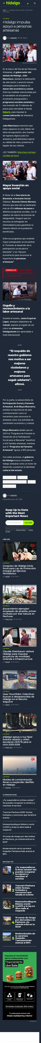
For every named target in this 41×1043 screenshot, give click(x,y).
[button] (4, 3)
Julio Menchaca (9, 486)
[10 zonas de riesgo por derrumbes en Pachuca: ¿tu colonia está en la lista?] (7, 921)
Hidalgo (31, 481)
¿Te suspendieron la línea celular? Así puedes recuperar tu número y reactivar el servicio (19, 803)
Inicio (4, 10)
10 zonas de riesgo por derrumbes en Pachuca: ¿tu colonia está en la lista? (19, 839)
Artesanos (22, 477)
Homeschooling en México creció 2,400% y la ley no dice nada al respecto (18, 827)
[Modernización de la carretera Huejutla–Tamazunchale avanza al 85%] (7, 937)
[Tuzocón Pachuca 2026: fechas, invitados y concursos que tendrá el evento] (7, 889)
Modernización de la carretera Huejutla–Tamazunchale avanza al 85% (18, 851)
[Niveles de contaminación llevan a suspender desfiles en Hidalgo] (20, 765)
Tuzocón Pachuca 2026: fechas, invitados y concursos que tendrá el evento (19, 815)
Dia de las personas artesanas (14, 481)
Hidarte (6, 112)
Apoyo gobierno (9, 477)
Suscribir (28, 523)
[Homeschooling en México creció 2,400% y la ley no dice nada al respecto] (7, 905)
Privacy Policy (20, 530)
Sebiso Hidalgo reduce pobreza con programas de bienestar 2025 (19, 273)
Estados (6, 18)
